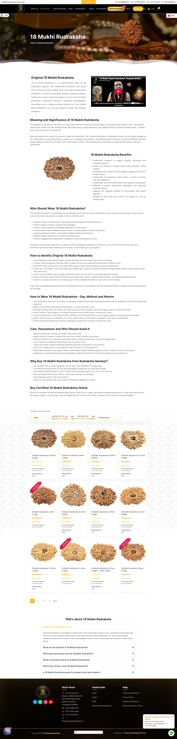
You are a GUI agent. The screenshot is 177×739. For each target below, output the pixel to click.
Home (32, 43)
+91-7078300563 (137, 2)
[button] (88, 627)
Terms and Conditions (131, 693)
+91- (168, 2)
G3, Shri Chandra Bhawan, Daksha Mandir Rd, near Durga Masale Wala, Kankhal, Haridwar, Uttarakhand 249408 (72, 699)
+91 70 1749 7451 (71, 715)
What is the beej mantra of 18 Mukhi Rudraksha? (66, 660)
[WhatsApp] (40, 702)
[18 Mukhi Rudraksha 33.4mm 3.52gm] (133, 439)
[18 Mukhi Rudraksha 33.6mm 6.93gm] (103, 439)
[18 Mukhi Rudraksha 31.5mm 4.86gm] (133, 495)
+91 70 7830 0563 (72, 711)
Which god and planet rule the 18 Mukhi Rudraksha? (68, 653)
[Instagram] (45, 702)
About (94, 697)
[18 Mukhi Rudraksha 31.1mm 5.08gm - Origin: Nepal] (103, 552)
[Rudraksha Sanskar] (21, 9)
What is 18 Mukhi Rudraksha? (57, 627)
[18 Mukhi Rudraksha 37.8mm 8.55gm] (44, 439)
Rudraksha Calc (116, 9)
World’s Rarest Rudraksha (101, 706)
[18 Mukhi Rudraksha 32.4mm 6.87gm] (73, 495)
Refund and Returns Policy (133, 706)
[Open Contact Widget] (171, 733)
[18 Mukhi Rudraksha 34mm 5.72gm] (73, 439)
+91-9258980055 (122, 2)
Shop (70, 9)
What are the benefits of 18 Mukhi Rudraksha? (65, 647)
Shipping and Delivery (131, 701)
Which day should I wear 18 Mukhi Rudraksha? (65, 666)
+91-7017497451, (153, 2)
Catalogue (138, 9)
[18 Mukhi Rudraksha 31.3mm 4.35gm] (44, 552)
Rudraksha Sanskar (52, 733)
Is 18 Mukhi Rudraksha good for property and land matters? (72, 672)
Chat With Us (88, 2)
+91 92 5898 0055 (72, 708)
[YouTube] (50, 702)
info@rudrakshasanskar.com (13, 2)
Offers (91, 9)
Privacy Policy (128, 697)
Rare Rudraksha (59, 9)
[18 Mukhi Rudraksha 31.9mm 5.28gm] (103, 495)
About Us (35, 9)
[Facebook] (35, 702)
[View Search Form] (144, 9)
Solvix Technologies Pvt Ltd (135, 733)
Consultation (101, 9)
